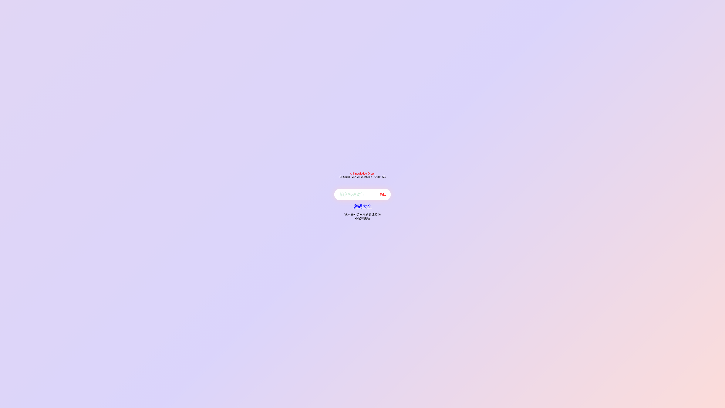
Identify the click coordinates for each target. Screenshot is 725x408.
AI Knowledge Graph (362, 173)
